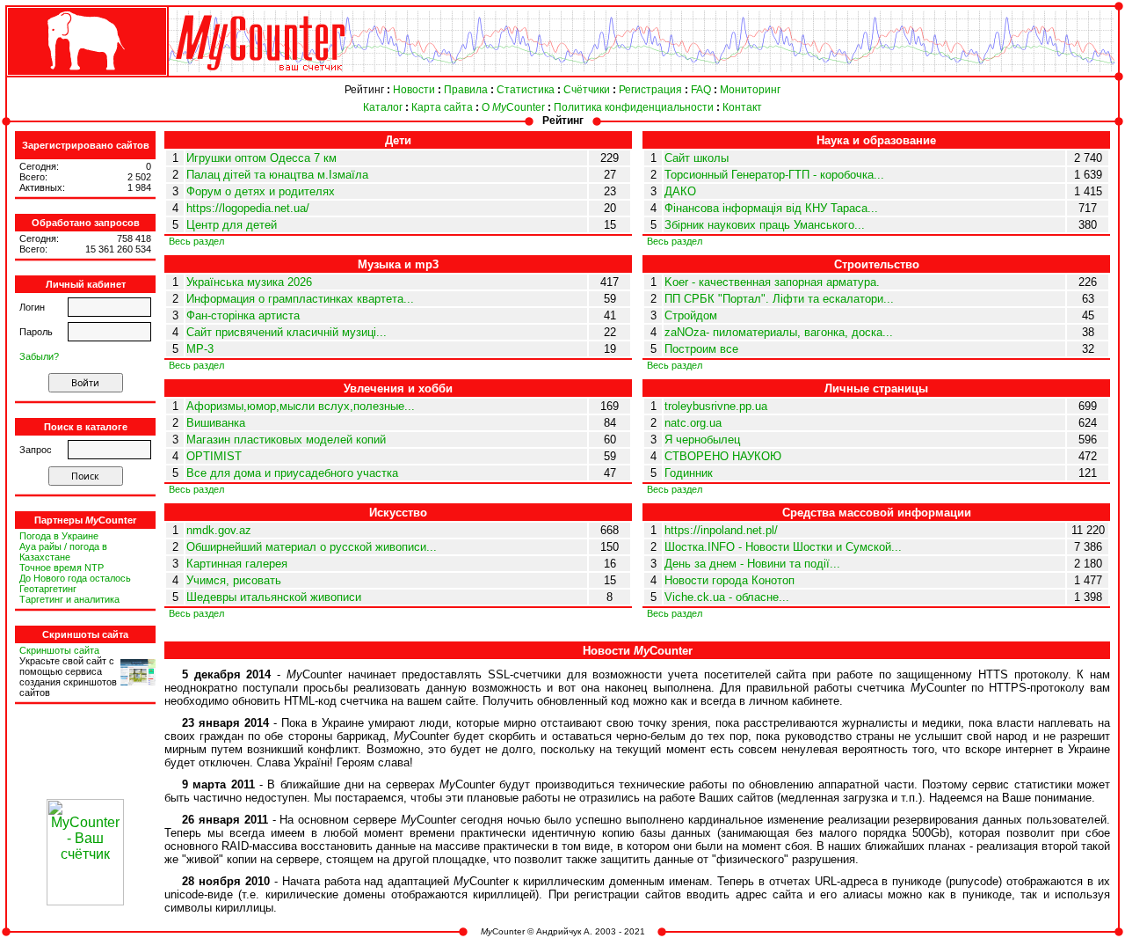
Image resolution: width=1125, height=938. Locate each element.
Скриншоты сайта (59, 650)
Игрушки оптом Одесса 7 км (261, 158)
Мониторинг (750, 90)
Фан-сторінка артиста (243, 315)
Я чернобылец (702, 439)
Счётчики (586, 90)
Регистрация (650, 90)
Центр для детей (231, 224)
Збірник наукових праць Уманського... (764, 224)
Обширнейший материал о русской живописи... (311, 546)
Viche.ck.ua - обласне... (726, 597)
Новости (414, 90)
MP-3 (200, 348)
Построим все (701, 348)
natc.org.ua (693, 422)
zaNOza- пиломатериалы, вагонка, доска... (778, 332)
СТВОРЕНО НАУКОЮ (722, 456)
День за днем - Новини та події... (752, 563)
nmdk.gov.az (218, 530)
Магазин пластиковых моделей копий (286, 439)
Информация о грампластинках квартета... (300, 298)
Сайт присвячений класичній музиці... (286, 332)
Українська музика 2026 (249, 282)
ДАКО (680, 191)
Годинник (688, 473)
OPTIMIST (214, 456)
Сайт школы (696, 158)
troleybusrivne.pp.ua (715, 406)
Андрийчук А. (564, 931)
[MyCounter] (85, 76)
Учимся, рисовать (233, 580)
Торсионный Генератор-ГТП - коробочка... (774, 174)
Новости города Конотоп (729, 580)
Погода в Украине (58, 536)
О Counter (513, 107)
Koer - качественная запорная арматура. (772, 282)
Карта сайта (442, 107)
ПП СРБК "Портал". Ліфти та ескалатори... (779, 298)
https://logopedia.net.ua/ (247, 208)
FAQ (701, 90)
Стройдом (690, 315)
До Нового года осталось (75, 578)
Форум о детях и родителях (260, 191)
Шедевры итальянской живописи (273, 597)
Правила (466, 90)
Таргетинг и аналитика (69, 599)
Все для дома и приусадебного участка (292, 473)
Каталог (383, 107)
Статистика (526, 90)
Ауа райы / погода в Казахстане (63, 551)
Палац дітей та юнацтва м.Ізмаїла (277, 174)
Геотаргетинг (47, 588)
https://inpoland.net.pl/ (721, 530)
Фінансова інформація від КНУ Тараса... (771, 208)
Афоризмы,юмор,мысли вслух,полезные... (300, 406)
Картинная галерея (236, 563)
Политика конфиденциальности (634, 107)
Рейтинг (364, 90)
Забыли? (39, 356)
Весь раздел (196, 241)
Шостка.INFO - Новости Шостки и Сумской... (783, 546)
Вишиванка (215, 422)
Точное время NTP (61, 567)
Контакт (742, 107)
